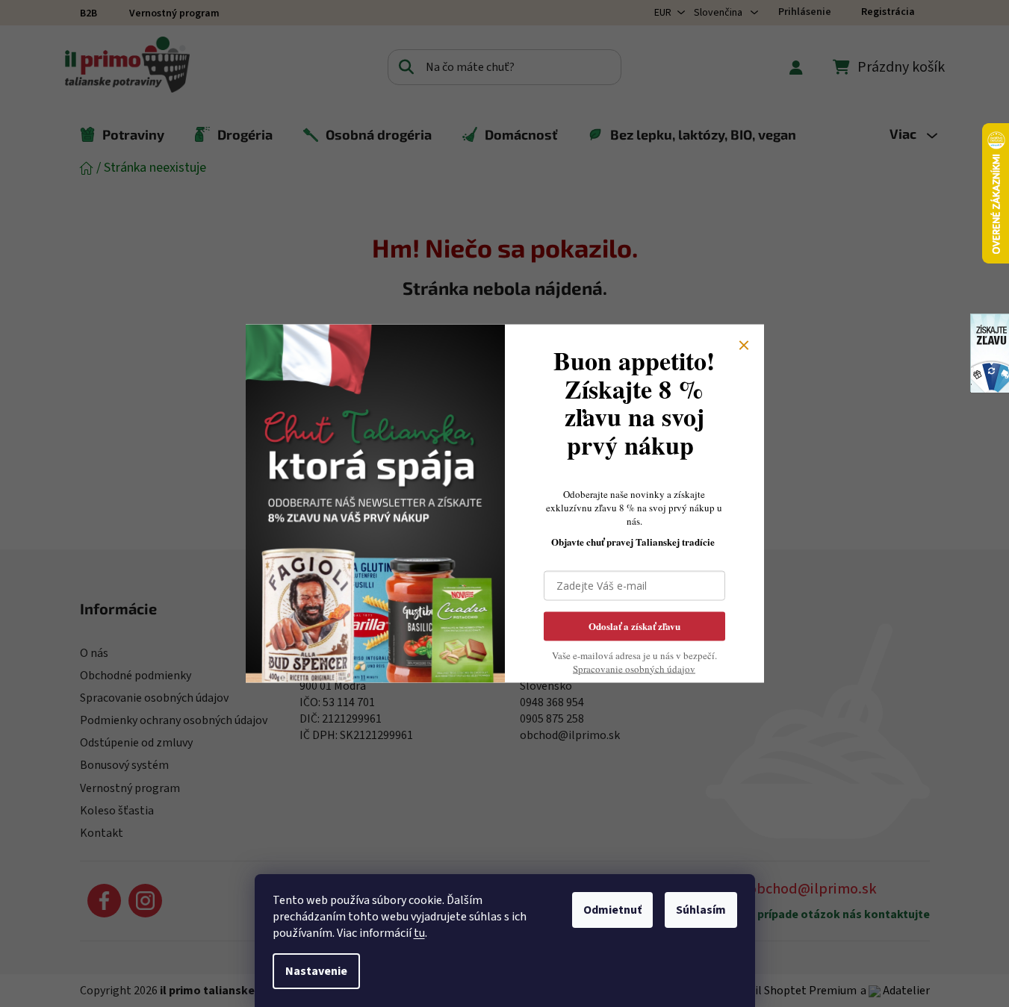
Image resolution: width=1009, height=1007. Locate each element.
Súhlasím (701, 910)
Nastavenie (316, 971)
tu (419, 933)
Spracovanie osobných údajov (634, 668)
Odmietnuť (612, 910)
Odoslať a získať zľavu (634, 625)
